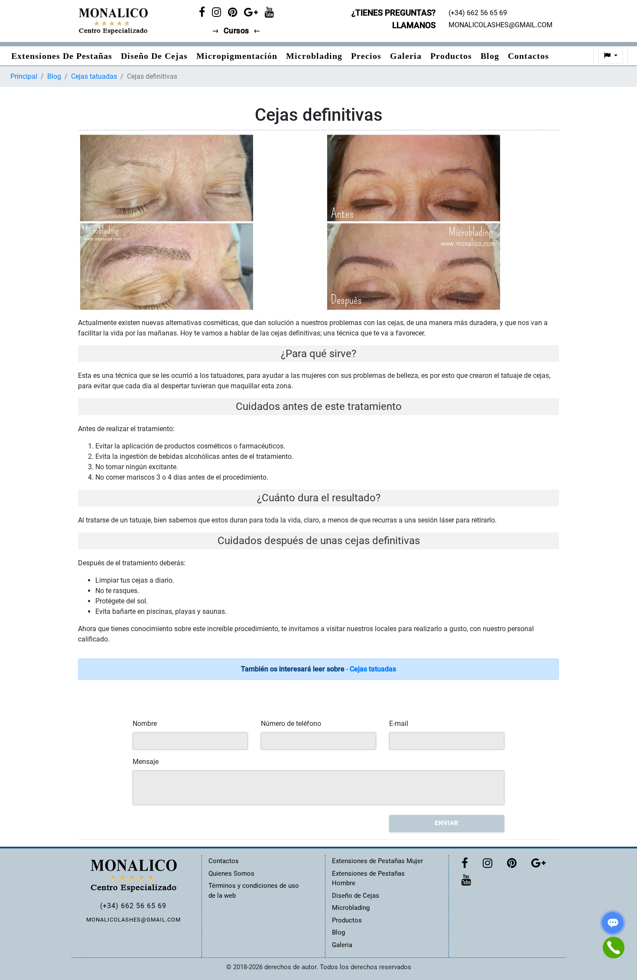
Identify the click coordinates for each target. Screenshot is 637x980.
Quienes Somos (231, 873)
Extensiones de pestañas (61, 56)
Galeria (406, 56)
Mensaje (146, 762)
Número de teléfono (291, 723)
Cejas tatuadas (94, 76)
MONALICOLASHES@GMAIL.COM (133, 919)
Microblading (314, 56)
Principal (23, 76)
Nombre (145, 723)
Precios (366, 56)
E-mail (398, 723)
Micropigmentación (236, 56)
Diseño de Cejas (154, 56)
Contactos (528, 56)
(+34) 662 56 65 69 (133, 906)
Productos (451, 56)
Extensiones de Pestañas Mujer (377, 861)
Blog (490, 56)
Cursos (236, 31)
